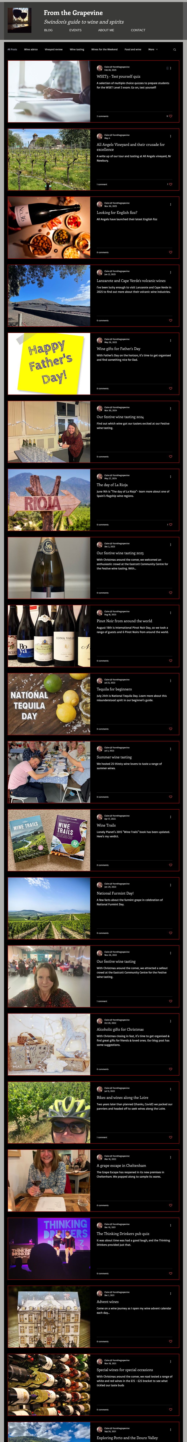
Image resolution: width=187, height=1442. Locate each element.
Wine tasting (77, 49)
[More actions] (172, 68)
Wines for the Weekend (104, 49)
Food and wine (133, 49)
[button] (174, 50)
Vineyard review (54, 49)
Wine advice (31, 49)
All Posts (12, 49)
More (151, 49)
